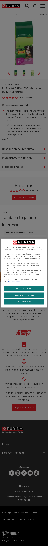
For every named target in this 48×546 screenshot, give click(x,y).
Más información (14, 281)
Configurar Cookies (24, 288)
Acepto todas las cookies (24, 295)
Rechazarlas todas (24, 302)
